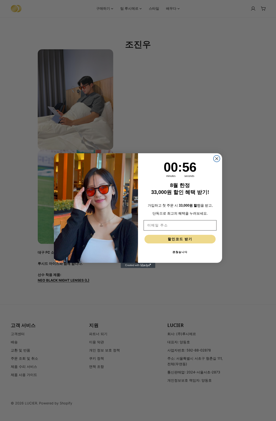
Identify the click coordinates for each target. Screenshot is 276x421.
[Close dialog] (216, 158)
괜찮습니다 (180, 252)
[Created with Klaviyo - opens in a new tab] (138, 265)
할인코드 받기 (180, 239)
